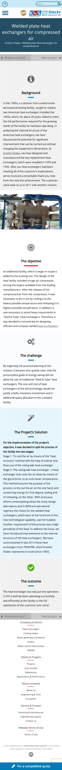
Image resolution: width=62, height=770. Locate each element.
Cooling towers (30, 633)
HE (5, 3)
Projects (31, 663)
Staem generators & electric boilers (31, 639)
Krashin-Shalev (12, 42)
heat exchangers (48, 326)
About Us (31, 690)
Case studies (31, 668)
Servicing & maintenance (30, 712)
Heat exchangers (31, 629)
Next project (50, 57)
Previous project (14, 57)
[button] (59, 4)
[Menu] (5, 13)
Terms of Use (31, 734)
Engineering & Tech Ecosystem (31, 696)
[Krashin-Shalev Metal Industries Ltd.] (44, 13)
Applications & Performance (31, 676)
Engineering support (31, 716)
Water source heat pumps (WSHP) (31, 648)
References (31, 672)
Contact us (31, 720)
